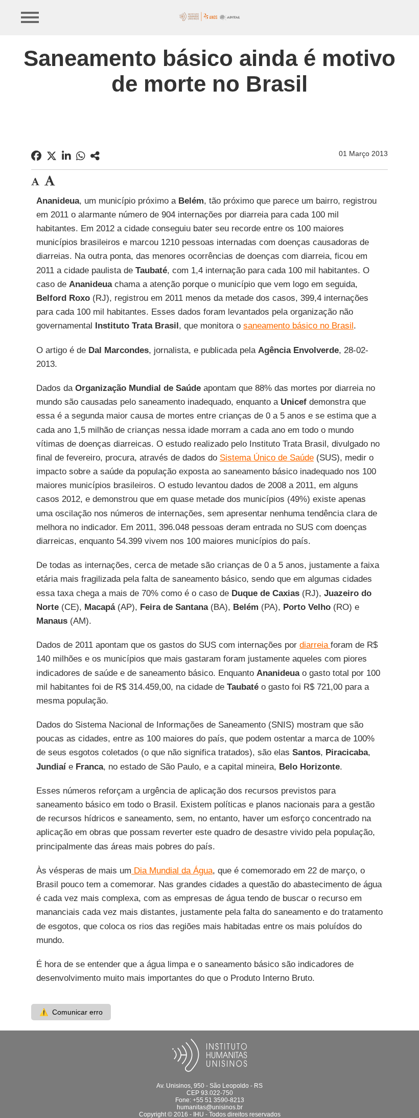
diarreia (315, 645)
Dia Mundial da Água (172, 870)
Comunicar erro (71, 1012)
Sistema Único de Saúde (267, 458)
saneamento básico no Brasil (298, 326)
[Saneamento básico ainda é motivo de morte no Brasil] (95, 156)
